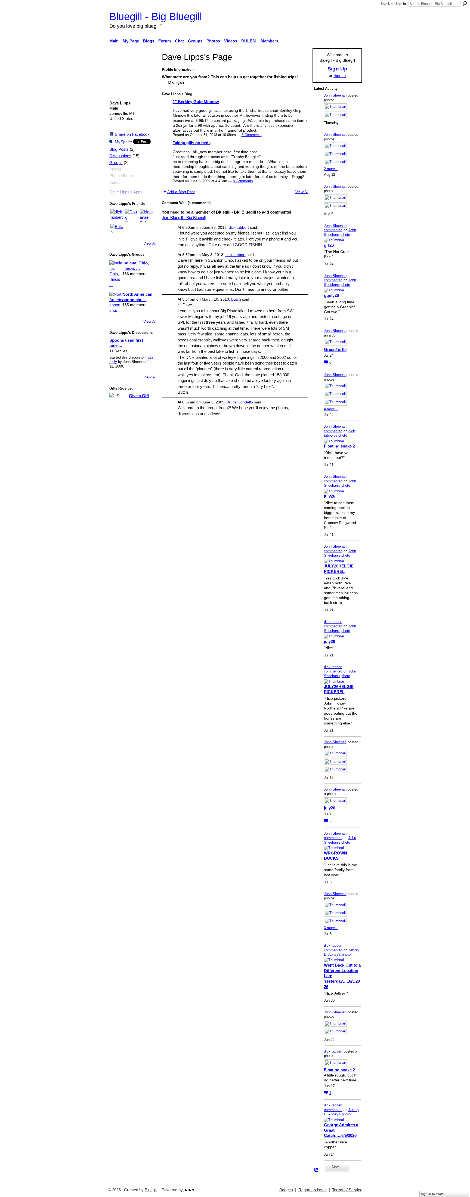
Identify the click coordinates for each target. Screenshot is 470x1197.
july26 (329, 496)
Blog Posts (119, 149)
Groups (116, 163)
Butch (236, 299)
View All (149, 243)
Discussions (120, 156)
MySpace (123, 142)
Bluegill (151, 1190)
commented (333, 230)
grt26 (329, 245)
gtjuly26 (331, 295)
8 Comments (252, 135)
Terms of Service (347, 1190)
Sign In (400, 4)
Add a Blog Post (181, 192)
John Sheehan (335, 95)
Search (465, 3)
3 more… (331, 928)
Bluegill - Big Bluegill (155, 16)
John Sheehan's (340, 232)
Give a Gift (139, 395)
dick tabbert (239, 227)
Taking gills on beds (192, 142)
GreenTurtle (335, 349)
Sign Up (386, 4)
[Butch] (116, 230)
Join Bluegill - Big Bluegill (184, 217)
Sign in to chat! (432, 1194)
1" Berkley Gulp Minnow (196, 101)
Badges (286, 1190)
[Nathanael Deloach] (146, 215)
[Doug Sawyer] (131, 215)
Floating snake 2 (339, 446)
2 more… (331, 169)
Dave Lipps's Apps (126, 192)
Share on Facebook (132, 134)
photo (345, 235)
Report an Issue (312, 1190)
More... (337, 1167)
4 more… (331, 409)
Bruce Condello (240, 402)
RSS (316, 1170)
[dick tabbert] (116, 215)
